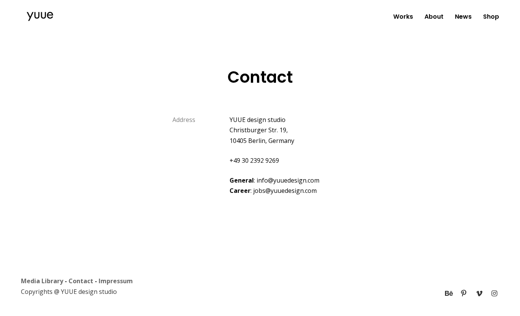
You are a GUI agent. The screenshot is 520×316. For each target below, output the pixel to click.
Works (403, 16)
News (463, 16)
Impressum (116, 281)
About (433, 16)
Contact (81, 281)
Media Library (42, 281)
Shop (491, 16)
